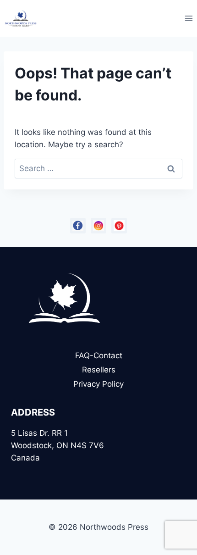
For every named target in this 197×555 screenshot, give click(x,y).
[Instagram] (98, 225)
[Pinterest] (119, 225)
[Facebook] (78, 225)
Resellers (98, 369)
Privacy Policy (98, 383)
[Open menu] (188, 18)
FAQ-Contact (98, 355)
